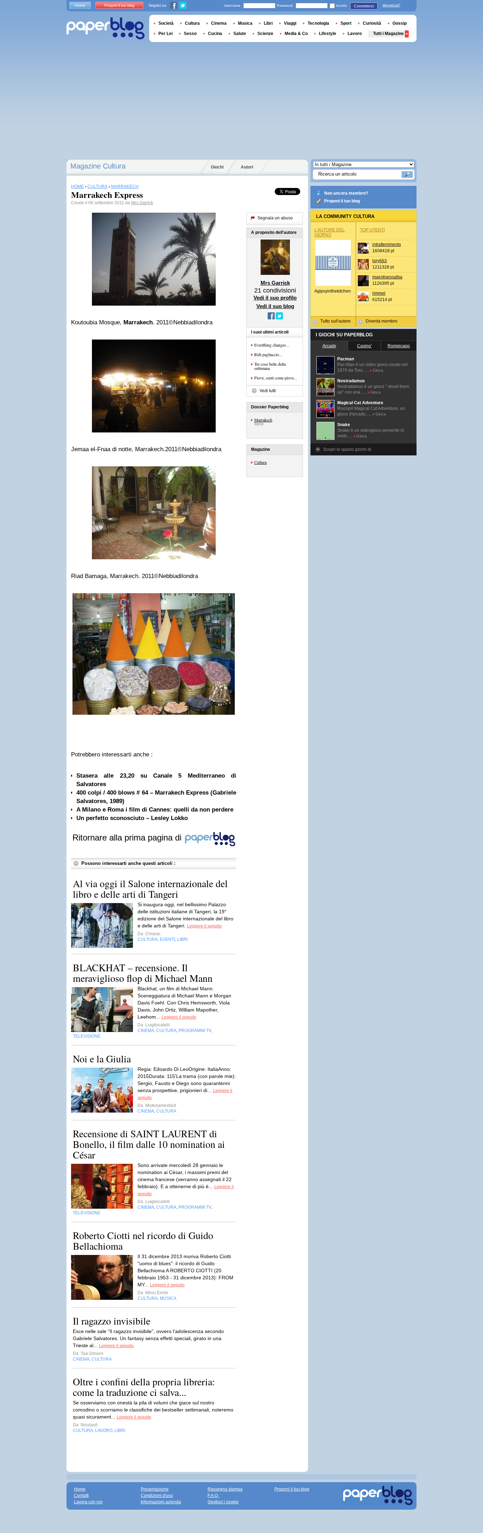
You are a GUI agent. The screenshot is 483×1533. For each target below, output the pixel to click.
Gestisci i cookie (223, 1501)
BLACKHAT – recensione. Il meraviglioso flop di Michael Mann (143, 973)
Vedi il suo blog (275, 306)
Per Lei (165, 33)
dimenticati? (391, 5)
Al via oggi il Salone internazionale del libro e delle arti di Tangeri (150, 889)
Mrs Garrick (142, 202)
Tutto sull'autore (335, 321)
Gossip (399, 23)
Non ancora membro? (346, 193)
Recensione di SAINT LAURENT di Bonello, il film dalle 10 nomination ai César (149, 1144)
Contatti (81, 1495)
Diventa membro (381, 321)
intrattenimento (386, 244)
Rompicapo (399, 345)
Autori (247, 167)
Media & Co (296, 33)
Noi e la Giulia (102, 1058)
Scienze (265, 33)
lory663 (379, 260)
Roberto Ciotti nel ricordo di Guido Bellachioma (143, 1240)
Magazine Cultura (98, 166)
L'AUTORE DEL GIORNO (329, 232)
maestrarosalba (387, 277)
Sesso (190, 33)
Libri (268, 23)
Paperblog (105, 28)
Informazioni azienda (161, 1501)
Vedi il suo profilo (275, 298)
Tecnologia (318, 23)
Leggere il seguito (204, 926)
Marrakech (263, 420)
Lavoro (355, 33)
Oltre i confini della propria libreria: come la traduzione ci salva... (144, 1387)
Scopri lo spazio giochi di (347, 449)
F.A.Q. (213, 1495)
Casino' (364, 345)
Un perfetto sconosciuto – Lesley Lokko (132, 818)
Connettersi (364, 6)
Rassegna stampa (225, 1489)
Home (80, 5)
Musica (245, 23)
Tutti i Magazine (388, 33)
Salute (239, 33)
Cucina (215, 33)
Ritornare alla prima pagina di (128, 837)
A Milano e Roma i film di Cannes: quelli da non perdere (154, 809)
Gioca (378, 370)
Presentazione (155, 1489)
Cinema (219, 23)
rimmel (378, 293)
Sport (346, 23)
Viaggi (290, 23)
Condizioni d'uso (157, 1495)
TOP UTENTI (372, 230)
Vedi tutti (268, 390)
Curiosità (372, 23)
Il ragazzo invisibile (111, 1320)
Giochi (217, 167)
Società (166, 23)
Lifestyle (327, 33)
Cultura (260, 462)
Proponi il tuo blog (342, 201)
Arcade (329, 345)
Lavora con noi (88, 1501)
